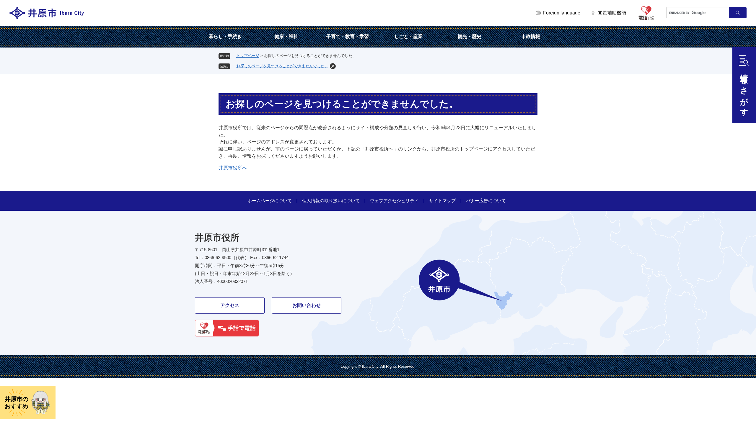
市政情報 (530, 36)
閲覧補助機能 (612, 12)
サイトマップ (442, 200)
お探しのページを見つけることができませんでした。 (282, 66)
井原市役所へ (233, 167)
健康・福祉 (286, 36)
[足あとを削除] (333, 66)
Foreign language (561, 12)
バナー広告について (486, 200)
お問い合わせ (306, 305)
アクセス (229, 305)
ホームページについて (269, 200)
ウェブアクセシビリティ (394, 200)
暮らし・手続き (225, 36)
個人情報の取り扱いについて (331, 200)
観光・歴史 (469, 36)
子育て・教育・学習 (347, 36)
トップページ (247, 55)
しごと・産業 (408, 36)
